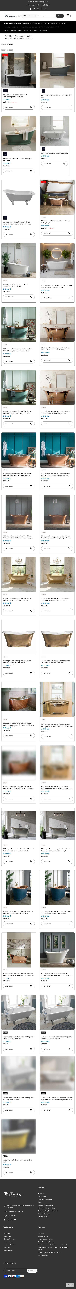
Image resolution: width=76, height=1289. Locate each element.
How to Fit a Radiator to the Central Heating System (53, 1248)
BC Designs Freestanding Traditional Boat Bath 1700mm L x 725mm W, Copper (55, 412)
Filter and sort (8, 44)
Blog (39, 1202)
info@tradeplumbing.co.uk (15, 1211)
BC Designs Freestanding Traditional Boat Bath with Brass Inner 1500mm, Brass (17, 599)
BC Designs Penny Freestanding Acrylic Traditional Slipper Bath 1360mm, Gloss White (56, 974)
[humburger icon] (19, 16)
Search (60, 16)
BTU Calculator (43, 1236)
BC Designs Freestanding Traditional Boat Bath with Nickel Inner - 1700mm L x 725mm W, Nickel (56, 788)
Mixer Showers (8, 1251)
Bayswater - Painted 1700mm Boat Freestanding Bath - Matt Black (15, 96)
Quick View (9, 297)
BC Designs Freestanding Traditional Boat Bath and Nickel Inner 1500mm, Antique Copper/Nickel (17, 475)
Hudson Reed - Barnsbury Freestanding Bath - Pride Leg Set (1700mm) (19, 1099)
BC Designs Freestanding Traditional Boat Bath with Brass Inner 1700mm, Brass (55, 599)
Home (7, 38)
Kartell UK (7, 1248)
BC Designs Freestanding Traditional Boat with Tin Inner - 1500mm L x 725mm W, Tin (19, 850)
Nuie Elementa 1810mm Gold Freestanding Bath (17, 1161)
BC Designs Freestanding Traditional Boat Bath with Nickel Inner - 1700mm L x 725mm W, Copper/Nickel (18, 788)
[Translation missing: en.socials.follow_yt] (15, 1220)
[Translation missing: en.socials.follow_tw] (8, 1220)
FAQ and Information (45, 1239)
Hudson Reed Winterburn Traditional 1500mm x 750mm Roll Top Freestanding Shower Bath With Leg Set (56, 1099)
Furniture (7, 1233)
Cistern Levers (8, 1242)
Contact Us (42, 1196)
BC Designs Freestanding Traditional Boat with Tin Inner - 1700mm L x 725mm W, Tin (57, 850)
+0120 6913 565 (11, 1215)
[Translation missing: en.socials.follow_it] (11, 1220)
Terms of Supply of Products (48, 1211)
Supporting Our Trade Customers (49, 1252)
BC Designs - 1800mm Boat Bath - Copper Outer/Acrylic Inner (55, 222)
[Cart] (70, 15)
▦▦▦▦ (9, 50)
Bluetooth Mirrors (9, 1239)
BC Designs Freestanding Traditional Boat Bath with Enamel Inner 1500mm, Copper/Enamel (17, 662)
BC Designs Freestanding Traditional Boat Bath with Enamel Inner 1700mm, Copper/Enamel (55, 662)
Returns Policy (43, 1217)
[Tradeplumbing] (10, 16)
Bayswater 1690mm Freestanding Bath (54, 153)
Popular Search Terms (45, 1205)
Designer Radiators (10, 1245)
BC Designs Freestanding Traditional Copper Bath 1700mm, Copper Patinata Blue (56, 912)
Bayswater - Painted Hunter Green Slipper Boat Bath (17, 159)
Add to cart (9, 107)
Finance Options (43, 1214)
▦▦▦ (3, 50)
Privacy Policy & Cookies (46, 1208)
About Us (41, 1194)
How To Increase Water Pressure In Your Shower (54, 1245)
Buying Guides (43, 1255)
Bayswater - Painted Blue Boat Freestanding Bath (56, 96)
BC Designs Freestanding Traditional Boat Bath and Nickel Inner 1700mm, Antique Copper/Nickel (55, 475)
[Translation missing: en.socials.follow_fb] (4, 1220)
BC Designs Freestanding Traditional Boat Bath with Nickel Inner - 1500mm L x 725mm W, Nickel (56, 725)
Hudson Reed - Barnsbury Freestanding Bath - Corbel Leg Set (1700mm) (19, 1038)
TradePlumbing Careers (46, 1242)
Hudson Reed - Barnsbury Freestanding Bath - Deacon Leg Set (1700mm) (57, 1038)
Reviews (41, 1233)
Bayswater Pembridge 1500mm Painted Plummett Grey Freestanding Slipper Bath (17, 223)
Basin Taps (7, 1236)
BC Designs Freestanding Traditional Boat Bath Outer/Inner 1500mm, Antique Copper (18, 537)
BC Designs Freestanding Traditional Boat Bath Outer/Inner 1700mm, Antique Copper (56, 537)
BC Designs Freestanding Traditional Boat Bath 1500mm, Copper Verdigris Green (17, 412)
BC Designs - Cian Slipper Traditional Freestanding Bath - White (15, 285)
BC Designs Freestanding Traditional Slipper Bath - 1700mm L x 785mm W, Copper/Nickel (18, 974)
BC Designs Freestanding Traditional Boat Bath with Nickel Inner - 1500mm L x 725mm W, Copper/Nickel (18, 724)
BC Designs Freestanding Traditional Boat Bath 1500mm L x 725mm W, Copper (55, 349)
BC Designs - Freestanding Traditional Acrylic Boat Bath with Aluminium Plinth (56, 286)
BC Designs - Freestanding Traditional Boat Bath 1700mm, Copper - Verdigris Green (18, 350)
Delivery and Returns (45, 1199)
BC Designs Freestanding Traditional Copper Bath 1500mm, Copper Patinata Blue (18, 912)
